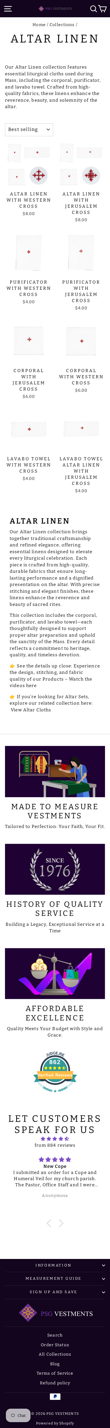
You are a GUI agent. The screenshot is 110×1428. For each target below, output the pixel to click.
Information (53, 1265)
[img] (55, 1139)
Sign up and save (53, 1292)
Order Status (55, 1344)
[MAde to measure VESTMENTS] (55, 771)
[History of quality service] (55, 869)
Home (39, 24)
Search (55, 1335)
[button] (50, 1223)
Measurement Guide (54, 1278)
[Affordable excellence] (55, 973)
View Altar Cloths (31, 710)
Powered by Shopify (55, 1423)
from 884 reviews (55, 1145)
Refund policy (55, 1383)
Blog (55, 1363)
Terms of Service (55, 1373)
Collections (62, 24)
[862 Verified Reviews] (55, 1095)
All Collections (55, 1354)
